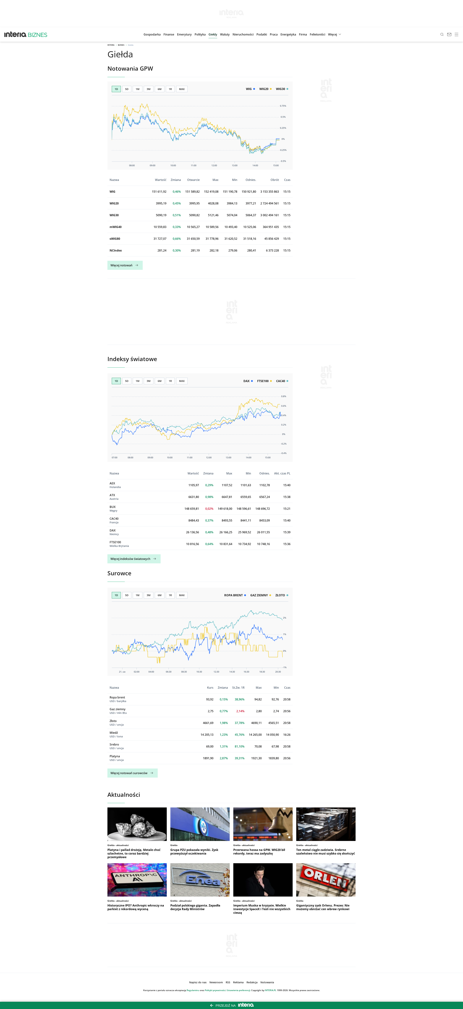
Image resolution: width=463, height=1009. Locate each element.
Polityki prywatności (215, 990)
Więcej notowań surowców (129, 773)
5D (126, 89)
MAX (182, 89)
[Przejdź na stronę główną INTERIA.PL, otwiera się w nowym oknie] (15, 34)
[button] (213, 34)
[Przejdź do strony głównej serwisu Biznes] (37, 34)
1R (170, 89)
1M (137, 89)
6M (160, 89)
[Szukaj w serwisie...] (442, 34)
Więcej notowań (121, 265)
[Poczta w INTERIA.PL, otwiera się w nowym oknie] (449, 34)
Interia (110, 45)
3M (148, 89)
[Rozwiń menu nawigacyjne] (456, 34)
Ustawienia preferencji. (239, 990)
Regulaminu (193, 990)
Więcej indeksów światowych (130, 559)
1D (116, 89)
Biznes (121, 45)
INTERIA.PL (270, 990)
